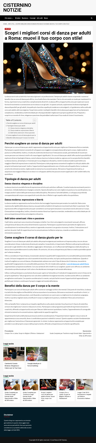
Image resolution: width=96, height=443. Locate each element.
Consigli (32, 18)
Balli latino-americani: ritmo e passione (23, 133)
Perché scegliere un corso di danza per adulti (21, 123)
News (46, 18)
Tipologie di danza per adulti (16, 126)
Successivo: (70, 333)
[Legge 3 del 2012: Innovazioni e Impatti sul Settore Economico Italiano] (84, 384)
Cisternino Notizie (17, 7)
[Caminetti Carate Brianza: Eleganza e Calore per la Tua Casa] (14, 354)
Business (25, 18)
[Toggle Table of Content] (34, 120)
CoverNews (54, 440)
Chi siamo (8, 18)
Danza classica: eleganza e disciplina (22, 128)
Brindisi (17, 18)
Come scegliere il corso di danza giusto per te (21, 135)
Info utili (40, 18)
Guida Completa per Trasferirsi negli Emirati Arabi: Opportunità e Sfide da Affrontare (11, 396)
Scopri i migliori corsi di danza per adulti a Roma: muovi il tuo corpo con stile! (48, 396)
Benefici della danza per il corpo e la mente (20, 138)
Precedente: (24, 332)
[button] (91, 18)
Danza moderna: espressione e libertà (22, 130)
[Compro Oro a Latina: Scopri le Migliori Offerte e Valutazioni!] (66, 384)
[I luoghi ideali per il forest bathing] (36, 354)
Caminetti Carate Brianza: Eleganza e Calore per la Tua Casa (13, 366)
